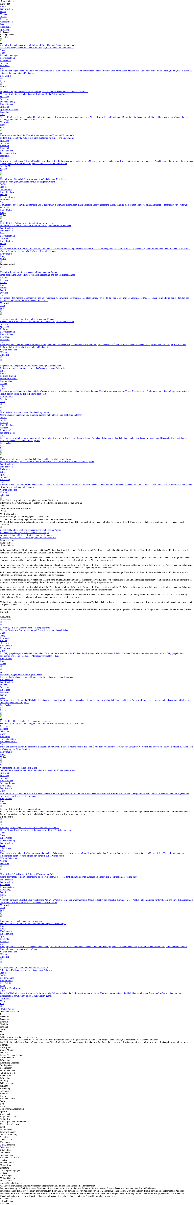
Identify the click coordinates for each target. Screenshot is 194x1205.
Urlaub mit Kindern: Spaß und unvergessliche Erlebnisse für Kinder (30, 530)
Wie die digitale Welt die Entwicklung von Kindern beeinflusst (28, 537)
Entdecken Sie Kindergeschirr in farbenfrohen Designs (24, 532)
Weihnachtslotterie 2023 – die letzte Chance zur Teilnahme (26, 535)
